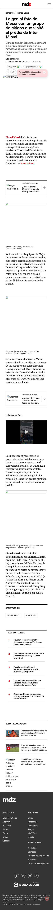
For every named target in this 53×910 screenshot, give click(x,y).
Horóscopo (33, 822)
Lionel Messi (13, 615)
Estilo (5, 833)
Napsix (31, 837)
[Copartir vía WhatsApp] (8, 71)
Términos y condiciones (38, 863)
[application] (26, 432)
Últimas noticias (10, 818)
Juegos (31, 829)
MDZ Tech (32, 833)
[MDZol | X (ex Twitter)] (36, 876)
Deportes (10, 13)
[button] (49, 4)
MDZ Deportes (12, 59)
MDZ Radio (33, 825)
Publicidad (32, 848)
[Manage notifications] (47, 899)
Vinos (5, 837)
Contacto (32, 852)
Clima (30, 818)
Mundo (6, 829)
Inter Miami (31, 615)
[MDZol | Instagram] (23, 876)
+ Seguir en (12, 66)
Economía (7, 822)
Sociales (6, 841)
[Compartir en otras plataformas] (13, 71)
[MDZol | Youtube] (30, 876)
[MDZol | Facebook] (17, 876)
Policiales (7, 825)
